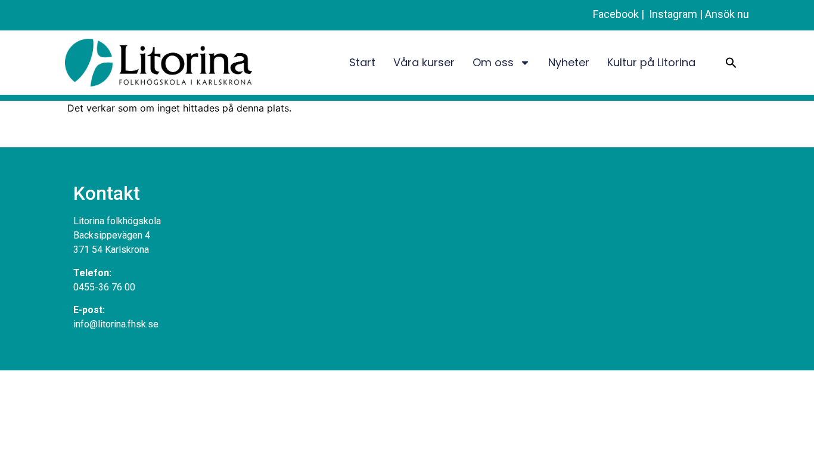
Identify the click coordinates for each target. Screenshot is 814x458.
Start (362, 62)
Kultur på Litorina (651, 62)
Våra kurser (424, 62)
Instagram (672, 14)
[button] (731, 62)
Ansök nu (727, 14)
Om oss (493, 62)
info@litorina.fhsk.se (116, 324)
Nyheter (568, 62)
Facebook (616, 14)
